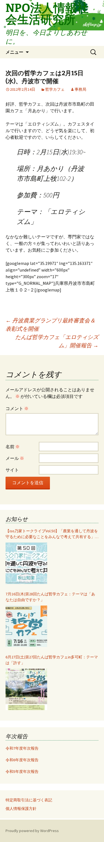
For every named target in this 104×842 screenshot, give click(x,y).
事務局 (80, 89)
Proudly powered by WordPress (32, 830)
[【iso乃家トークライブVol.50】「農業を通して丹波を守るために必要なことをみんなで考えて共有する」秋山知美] (26, 563)
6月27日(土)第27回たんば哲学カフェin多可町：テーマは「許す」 (52, 660)
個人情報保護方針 (21, 808)
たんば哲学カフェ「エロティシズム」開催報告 (56, 341)
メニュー (14, 52)
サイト (12, 470)
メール (15, 458)
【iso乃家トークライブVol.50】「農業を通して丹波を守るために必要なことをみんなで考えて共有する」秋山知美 (52, 534)
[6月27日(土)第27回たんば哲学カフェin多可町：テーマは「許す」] (26, 689)
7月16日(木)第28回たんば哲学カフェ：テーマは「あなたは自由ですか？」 (50, 596)
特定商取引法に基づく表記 (29, 799)
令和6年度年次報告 (22, 759)
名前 (13, 446)
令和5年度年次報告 (22, 771)
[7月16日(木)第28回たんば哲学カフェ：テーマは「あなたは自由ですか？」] (26, 626)
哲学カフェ (55, 89)
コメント (17, 408)
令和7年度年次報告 (22, 748)
